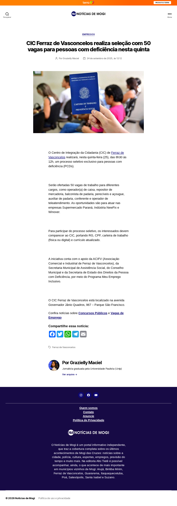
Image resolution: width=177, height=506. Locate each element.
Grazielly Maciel (71, 58)
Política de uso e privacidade (54, 498)
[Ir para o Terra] (88, 2)
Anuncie (88, 416)
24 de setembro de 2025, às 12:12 (104, 58)
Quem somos (88, 407)
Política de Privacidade (88, 420)
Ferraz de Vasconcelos (63, 347)
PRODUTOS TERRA (162, 2)
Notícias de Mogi (25, 498)
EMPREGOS (88, 34)
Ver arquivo (69, 374)
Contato (88, 412)
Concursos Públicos (92, 313)
